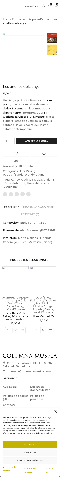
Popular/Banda (38, 19)
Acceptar (30, 444)
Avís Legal (10, 386)
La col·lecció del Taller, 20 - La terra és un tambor (15, 316)
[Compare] (8, 330)
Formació (18, 19)
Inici (5, 19)
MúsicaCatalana (43, 179)
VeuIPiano (11, 186)
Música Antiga (43, 306)
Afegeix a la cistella (36, 141)
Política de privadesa (37, 397)
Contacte (9, 405)
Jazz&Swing (28, 171)
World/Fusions (34, 174)
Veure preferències (30, 460)
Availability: (10, 166)
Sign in (43, 6)
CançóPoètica (20, 179)
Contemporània (16, 300)
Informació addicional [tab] (39, 207)
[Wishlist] (22, 330)
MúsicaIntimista (14, 183)
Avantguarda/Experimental (20, 297)
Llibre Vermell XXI (43, 316)
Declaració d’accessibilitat (40, 388)
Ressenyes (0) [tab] (30, 214)
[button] (55, 411)
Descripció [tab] (12, 207)
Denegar (30, 452)
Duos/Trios (15, 303)
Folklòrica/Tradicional (44, 300)
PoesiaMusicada (38, 183)
